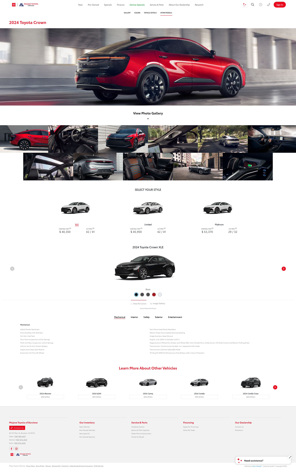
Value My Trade (189, 430)
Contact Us (18, 427)
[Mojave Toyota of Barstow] (25, 4)
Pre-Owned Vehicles (87, 430)
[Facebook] (11, 448)
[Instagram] (16, 448)
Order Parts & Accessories (141, 433)
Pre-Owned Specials (87, 437)
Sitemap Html (56, 466)
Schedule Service (137, 427)
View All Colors (139, 303)
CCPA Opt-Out (98, 466)
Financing (188, 422)
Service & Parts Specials (140, 430)
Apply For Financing (190, 427)
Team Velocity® (257, 466)
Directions (239, 430)
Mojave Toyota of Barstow (17, 466)
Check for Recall (137, 437)
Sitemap (48, 466)
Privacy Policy (30, 466)
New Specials (84, 433)
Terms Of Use (40, 466)
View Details (45, 397)
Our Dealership (243, 422)
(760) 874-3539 (21, 440)
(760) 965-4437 (20, 436)
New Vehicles (84, 427)
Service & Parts (139, 422)
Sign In (279, 4)
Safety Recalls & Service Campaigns (81, 466)
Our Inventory (87, 422)
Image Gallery (158, 303)
